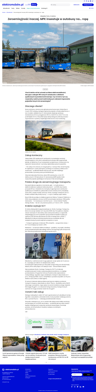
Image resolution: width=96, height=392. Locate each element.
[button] (43, 89)
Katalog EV (44, 8)
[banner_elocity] (48, 329)
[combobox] (60, 4)
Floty (48, 334)
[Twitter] (77, 386)
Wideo (18, 8)
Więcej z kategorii (29, 334)
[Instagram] (74, 386)
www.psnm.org (5, 382)
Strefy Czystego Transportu (61, 334)
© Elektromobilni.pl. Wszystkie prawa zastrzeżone (48, 390)
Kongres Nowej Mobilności (54, 378)
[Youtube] (83, 386)
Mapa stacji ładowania (33, 8)
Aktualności (6, 8)
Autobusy (43, 334)
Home (3, 12)
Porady (23, 8)
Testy (12, 8)
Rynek (51, 334)
